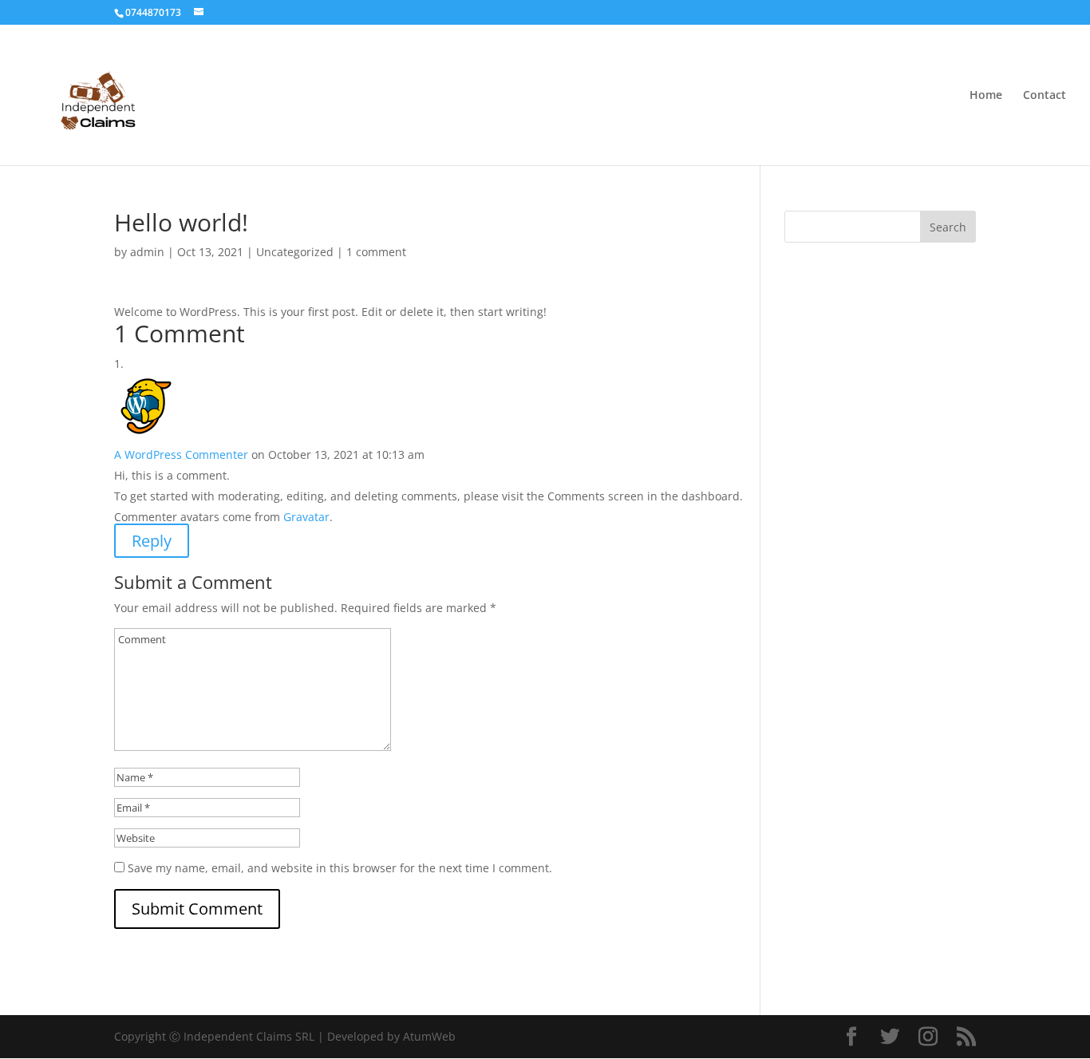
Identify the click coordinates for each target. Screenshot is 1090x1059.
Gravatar (306, 516)
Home (986, 95)
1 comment (376, 251)
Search (948, 227)
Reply (152, 540)
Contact (1044, 95)
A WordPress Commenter (181, 454)
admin (147, 251)
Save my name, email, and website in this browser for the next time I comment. (340, 867)
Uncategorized (295, 251)
